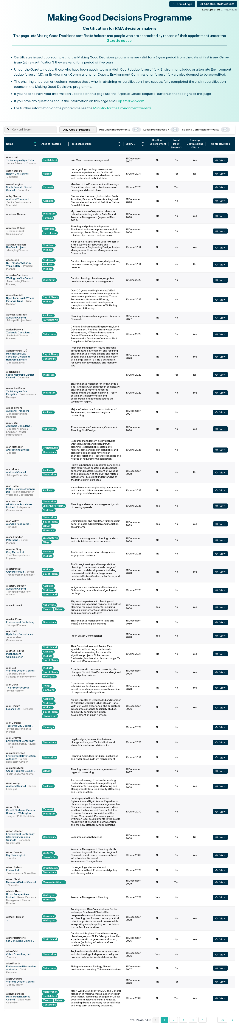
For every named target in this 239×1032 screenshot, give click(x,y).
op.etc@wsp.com (131, 101)
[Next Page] (232, 1020)
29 (222, 1020)
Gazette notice (119, 40)
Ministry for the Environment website (122, 108)
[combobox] (63, 130)
